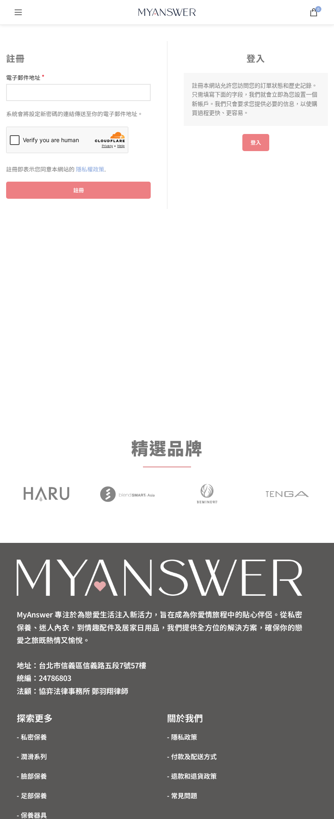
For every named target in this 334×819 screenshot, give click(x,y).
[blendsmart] (127, 493)
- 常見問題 (182, 795)
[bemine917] (207, 494)
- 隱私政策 (182, 737)
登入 (255, 142)
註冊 (78, 190)
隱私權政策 (90, 169)
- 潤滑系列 (32, 756)
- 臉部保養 (32, 776)
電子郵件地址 (25, 77)
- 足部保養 (32, 795)
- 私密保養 (32, 737)
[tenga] (287, 494)
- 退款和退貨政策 (192, 776)
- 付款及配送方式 (192, 756)
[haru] (46, 494)
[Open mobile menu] (18, 12)
